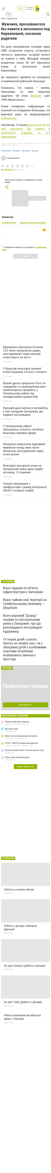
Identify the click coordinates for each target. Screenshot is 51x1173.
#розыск (34, 151)
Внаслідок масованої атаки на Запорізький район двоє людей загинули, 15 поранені (23, 469)
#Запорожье (6, 151)
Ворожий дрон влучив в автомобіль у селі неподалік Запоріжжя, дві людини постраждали (25, 411)
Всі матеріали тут (26, 705)
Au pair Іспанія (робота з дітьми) (24, 965)
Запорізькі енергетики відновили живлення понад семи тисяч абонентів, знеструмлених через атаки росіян (24, 449)
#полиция (16, 151)
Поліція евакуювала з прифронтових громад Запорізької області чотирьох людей (25, 487)
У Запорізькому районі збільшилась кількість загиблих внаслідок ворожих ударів (23, 429)
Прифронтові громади (25, 686)
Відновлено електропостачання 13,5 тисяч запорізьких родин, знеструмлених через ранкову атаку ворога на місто (23, 352)
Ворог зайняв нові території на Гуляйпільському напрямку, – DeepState (25, 604)
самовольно (8, 118)
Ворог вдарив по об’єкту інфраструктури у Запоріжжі (23, 590)
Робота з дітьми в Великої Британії (20, 927)
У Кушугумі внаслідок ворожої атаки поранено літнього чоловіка (25, 370)
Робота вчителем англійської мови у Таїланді (22, 1017)
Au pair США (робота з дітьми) (23, 1002)
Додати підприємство (25, 766)
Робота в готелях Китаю (19, 889)
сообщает (36, 96)
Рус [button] (8, 14)
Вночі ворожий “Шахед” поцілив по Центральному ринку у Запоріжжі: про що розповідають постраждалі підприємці (22, 623)
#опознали (26, 151)
